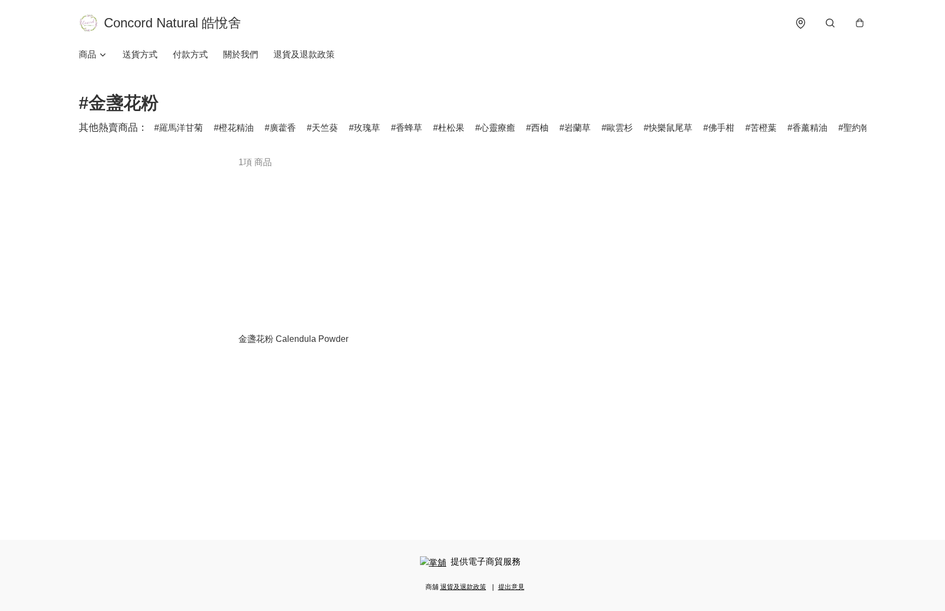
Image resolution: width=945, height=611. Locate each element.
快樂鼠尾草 (670, 127)
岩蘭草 (577, 127)
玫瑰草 (367, 127)
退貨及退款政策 (304, 54)
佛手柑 (721, 127)
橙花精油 (236, 127)
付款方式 (190, 54)
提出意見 (511, 587)
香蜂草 (409, 127)
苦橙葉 (763, 127)
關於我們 (240, 54)
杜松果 (451, 127)
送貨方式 (140, 54)
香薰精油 (809, 127)
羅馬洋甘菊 (181, 127)
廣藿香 (283, 127)
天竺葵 (325, 127)
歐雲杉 (619, 127)
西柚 (540, 127)
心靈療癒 (497, 127)
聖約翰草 (860, 127)
